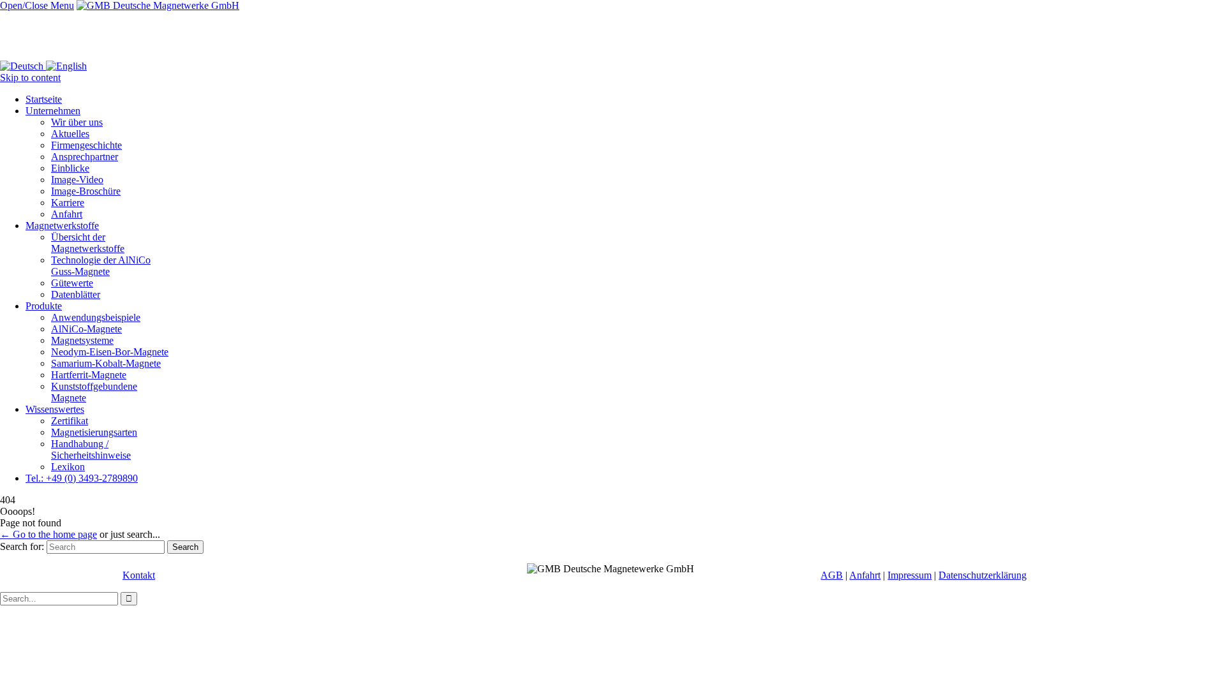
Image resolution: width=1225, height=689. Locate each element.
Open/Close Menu (37, 5)
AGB (831, 575)
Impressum (909, 575)
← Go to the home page (48, 534)
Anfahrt (864, 575)
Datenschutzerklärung (983, 575)
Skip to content (30, 77)
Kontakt (138, 575)
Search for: (22, 546)
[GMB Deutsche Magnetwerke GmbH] (158, 5)
